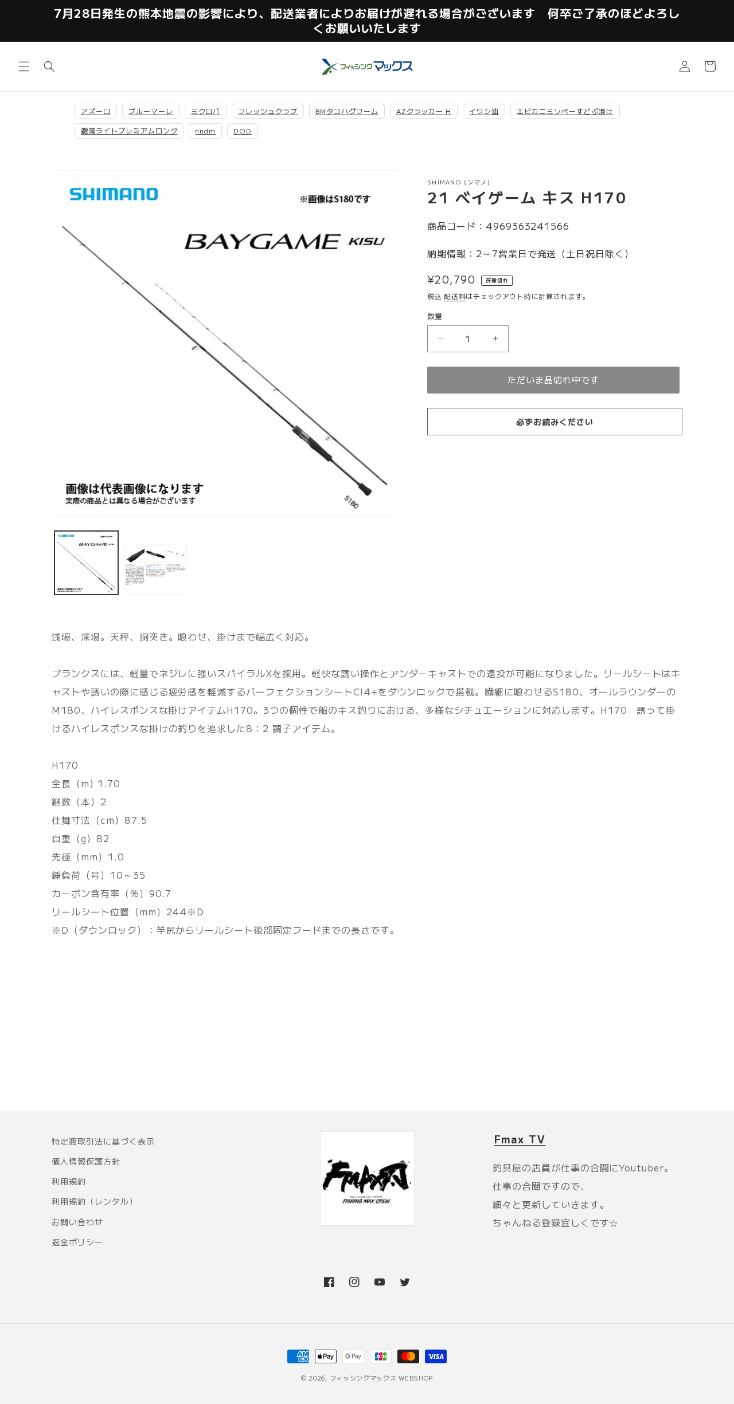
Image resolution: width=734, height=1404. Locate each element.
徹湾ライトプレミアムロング (129, 130)
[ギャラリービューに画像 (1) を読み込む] (86, 563)
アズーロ (96, 111)
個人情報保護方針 (86, 1161)
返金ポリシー (77, 1242)
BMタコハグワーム (346, 111)
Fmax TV (520, 1138)
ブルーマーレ (150, 111)
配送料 (455, 296)
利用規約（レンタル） (95, 1201)
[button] (24, 66)
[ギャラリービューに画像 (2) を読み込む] (156, 563)
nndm (205, 130)
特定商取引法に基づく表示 (103, 1141)
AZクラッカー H (424, 111)
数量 (435, 315)
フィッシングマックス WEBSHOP (382, 1377)
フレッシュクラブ (268, 111)
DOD (242, 130)
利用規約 (69, 1181)
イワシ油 (484, 111)
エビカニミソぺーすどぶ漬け (565, 111)
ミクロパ (206, 111)
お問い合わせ (77, 1222)
